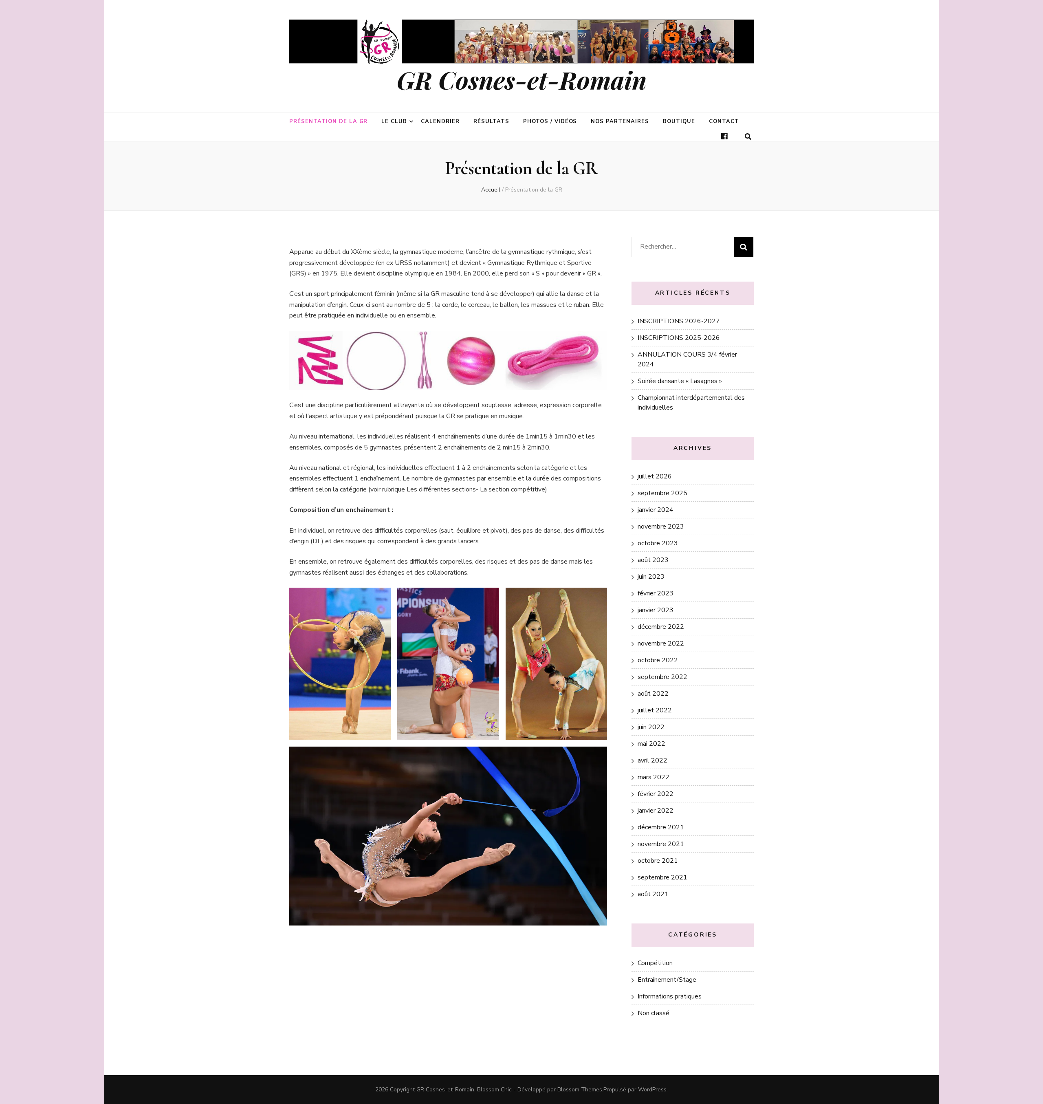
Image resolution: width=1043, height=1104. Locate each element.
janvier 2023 (655, 610)
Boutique (679, 121)
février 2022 (655, 793)
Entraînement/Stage (667, 979)
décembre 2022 (661, 626)
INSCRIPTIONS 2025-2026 (679, 337)
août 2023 (653, 559)
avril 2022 (652, 760)
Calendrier (440, 121)
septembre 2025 (662, 493)
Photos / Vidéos (550, 121)
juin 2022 (651, 727)
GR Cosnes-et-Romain (522, 79)
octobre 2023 (658, 543)
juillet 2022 (655, 710)
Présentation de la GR (328, 121)
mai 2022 (651, 743)
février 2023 (655, 593)
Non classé (653, 1013)
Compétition (655, 963)
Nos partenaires (620, 121)
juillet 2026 (655, 476)
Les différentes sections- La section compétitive (476, 489)
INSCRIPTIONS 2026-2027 (679, 321)
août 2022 (653, 693)
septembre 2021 (662, 877)
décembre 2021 (661, 827)
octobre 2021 (658, 860)
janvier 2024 (655, 509)
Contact (724, 121)
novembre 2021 (661, 844)
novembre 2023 (661, 526)
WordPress (652, 1089)
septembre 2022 (662, 676)
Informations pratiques (670, 996)
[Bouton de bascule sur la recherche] (748, 136)
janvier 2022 (655, 810)
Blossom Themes (579, 1089)
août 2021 (653, 894)
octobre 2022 (658, 660)
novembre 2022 (661, 643)
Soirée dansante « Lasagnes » (680, 381)
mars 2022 (653, 777)
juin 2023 (651, 576)
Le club (394, 121)
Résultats (491, 121)
